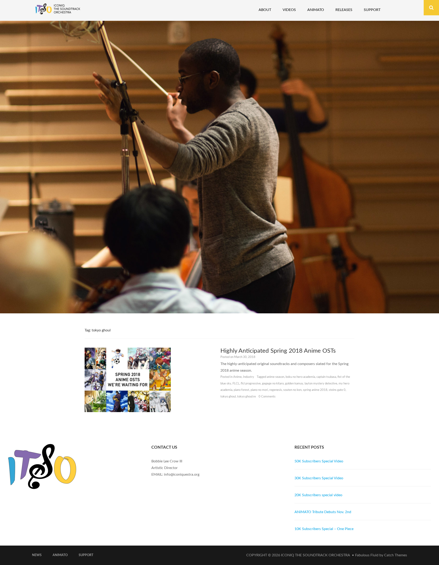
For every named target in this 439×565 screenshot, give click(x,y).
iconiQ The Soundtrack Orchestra (315, 555)
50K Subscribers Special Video (318, 461)
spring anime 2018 (315, 390)
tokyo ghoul (228, 396)
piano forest (241, 390)
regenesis (275, 390)
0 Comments (267, 396)
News (37, 555)
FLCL (236, 383)
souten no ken (292, 390)
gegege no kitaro (273, 383)
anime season (275, 377)
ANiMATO (60, 555)
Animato (315, 10)
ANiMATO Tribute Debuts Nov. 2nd (322, 512)
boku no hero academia (300, 377)
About (265, 10)
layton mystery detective (321, 383)
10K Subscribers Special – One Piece (323, 529)
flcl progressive (251, 383)
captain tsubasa (326, 377)
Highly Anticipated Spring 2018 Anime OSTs (278, 351)
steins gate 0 (337, 390)
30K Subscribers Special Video (318, 478)
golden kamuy (294, 383)
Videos (289, 10)
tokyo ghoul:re (246, 396)
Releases (343, 10)
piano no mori (259, 390)
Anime (237, 377)
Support (372, 10)
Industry (248, 377)
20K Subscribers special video (318, 495)
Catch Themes (395, 555)
